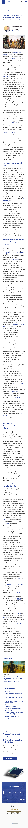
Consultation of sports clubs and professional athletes (13, 705)
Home (4, 10)
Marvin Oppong (19, 19)
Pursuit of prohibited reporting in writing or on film (13, 709)
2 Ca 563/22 (16, 593)
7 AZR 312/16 (14, 259)
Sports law (7, 691)
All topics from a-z (9, 718)
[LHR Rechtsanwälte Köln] (3, 2)
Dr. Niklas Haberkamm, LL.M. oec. (17, 27)
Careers (22, 818)
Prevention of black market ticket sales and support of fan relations (13, 694)
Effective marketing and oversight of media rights (14, 701)
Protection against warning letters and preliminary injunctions (14, 713)
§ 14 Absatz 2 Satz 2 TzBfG (15, 585)
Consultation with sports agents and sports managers (13, 698)
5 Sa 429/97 (6, 523)
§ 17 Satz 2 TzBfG (18, 383)
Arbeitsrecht (11, 58)
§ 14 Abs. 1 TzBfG (12, 123)
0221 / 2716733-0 (19, 799)
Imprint (16, 818)
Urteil (18, 578)
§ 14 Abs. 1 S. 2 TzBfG (9, 133)
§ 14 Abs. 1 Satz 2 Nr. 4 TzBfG (15, 253)
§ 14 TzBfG (18, 613)
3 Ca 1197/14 (17, 623)
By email (6, 799)
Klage (19, 598)
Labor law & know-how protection (14, 716)
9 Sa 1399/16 (17, 398)
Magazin (9, 10)
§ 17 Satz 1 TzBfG (15, 391)
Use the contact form (14, 792)
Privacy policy (8, 818)
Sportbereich (7, 76)
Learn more (10, 758)
